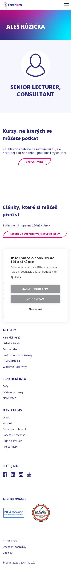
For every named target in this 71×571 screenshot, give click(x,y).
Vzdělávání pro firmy (15, 366)
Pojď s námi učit (12, 441)
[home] (31, 5)
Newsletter (9, 398)
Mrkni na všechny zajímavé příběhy (35, 234)
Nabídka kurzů (11, 343)
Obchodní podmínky (14, 547)
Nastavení (35, 309)
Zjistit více (16, 277)
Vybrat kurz (34, 161)
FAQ (5, 386)
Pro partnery (10, 446)
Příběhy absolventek (15, 429)
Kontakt (7, 423)
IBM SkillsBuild (11, 361)
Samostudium (11, 349)
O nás (6, 417)
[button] (65, 5)
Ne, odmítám (35, 299)
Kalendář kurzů (12, 337)
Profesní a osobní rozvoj (17, 355)
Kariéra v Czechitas (14, 435)
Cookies (7, 552)
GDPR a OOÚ (11, 541)
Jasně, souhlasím (35, 289)
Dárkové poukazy (13, 392)
